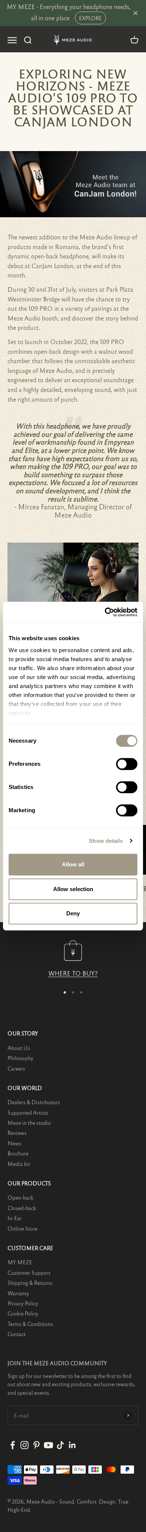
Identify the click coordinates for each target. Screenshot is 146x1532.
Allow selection (73, 889)
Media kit (18, 1163)
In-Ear (14, 1218)
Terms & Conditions (30, 1323)
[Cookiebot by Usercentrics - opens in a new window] (105, 612)
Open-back (20, 1197)
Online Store (22, 1228)
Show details (106, 841)
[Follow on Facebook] (12, 1445)
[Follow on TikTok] (60, 1445)
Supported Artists (27, 1112)
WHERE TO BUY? (73, 973)
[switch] (126, 764)
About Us (18, 1047)
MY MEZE (19, 1262)
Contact (16, 1333)
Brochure (17, 1153)
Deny (73, 913)
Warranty (18, 1293)
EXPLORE (90, 18)
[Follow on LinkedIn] (72, 1445)
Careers (16, 1068)
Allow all (73, 864)
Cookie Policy (22, 1313)
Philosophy (20, 1057)
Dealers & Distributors (33, 1102)
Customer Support (28, 1272)
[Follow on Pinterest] (36, 1445)
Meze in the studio (29, 1122)
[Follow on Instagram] (24, 1445)
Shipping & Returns (29, 1282)
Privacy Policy (22, 1303)
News (14, 1143)
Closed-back (21, 1207)
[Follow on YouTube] (48, 1445)
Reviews (17, 1132)
